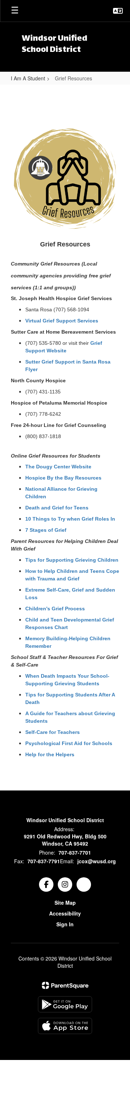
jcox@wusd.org (96, 861)
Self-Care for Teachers (52, 732)
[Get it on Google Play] (65, 1004)
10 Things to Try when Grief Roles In (70, 519)
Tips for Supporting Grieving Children (71, 560)
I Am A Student (28, 78)
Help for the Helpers (49, 754)
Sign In (65, 924)
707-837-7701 (74, 852)
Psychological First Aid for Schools (68, 743)
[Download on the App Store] (65, 1026)
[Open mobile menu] (14, 11)
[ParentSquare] (65, 985)
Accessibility (65, 913)
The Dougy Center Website (58, 466)
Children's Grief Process (55, 608)
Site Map (65, 902)
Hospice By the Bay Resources (63, 478)
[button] (118, 11)
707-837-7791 (43, 861)
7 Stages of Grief (45, 530)
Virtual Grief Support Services (61, 321)
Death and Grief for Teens (56, 508)
